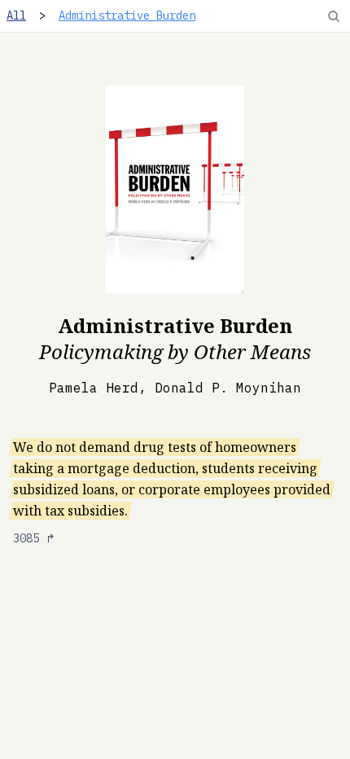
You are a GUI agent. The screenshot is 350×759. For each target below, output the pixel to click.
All (16, 15)
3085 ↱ (34, 538)
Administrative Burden (127, 15)
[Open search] (334, 16)
